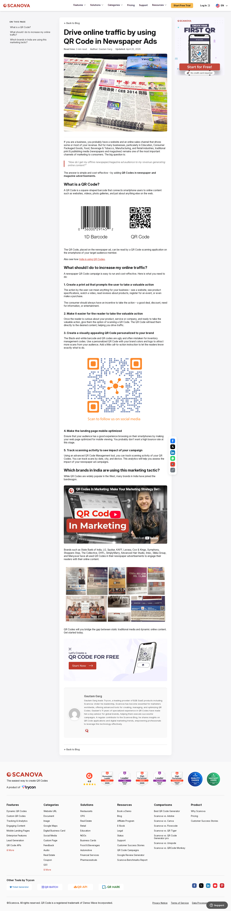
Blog (119, 816)
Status (120, 835)
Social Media (50, 835)
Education (85, 830)
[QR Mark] (111, 886)
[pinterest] (222, 885)
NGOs (83, 835)
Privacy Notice (160, 903)
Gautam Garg (105, 49)
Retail (83, 825)
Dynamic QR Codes (17, 811)
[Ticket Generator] (19, 886)
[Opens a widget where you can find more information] (217, 905)
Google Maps (51, 825)
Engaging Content (16, 825)
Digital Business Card (54, 830)
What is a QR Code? (20, 27)
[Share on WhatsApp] (172, 458)
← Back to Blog (72, 23)
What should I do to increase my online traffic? (30, 33)
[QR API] (80, 886)
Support (121, 840)
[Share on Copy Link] (172, 470)
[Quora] (87, 731)
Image (47, 821)
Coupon (48, 860)
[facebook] (194, 885)
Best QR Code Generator (167, 811)
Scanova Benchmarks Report (132, 860)
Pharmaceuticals (88, 860)
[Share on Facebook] (172, 441)
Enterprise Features (17, 835)
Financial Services (89, 855)
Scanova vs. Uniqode (165, 843)
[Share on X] (172, 446)
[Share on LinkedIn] (172, 452)
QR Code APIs (14, 845)
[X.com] (201, 885)
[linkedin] (208, 885)
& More (10, 850)
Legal (120, 830)
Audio (47, 850)
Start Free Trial (182, 5)
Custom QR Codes (16, 816)
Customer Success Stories (130, 845)
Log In (203, 5)
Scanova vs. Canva (164, 821)
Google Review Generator (130, 855)
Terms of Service (180, 903)
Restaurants (86, 811)
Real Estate (49, 855)
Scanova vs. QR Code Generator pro (165, 837)
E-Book (121, 825)
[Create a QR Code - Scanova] (199, 46)
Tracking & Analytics (17, 821)
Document (49, 816)
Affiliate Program (125, 821)
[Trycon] (29, 787)
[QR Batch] (49, 886)
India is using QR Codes (92, 259)
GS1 (45, 864)
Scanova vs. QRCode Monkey (169, 848)
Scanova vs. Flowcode (166, 825)
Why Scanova (198, 811)
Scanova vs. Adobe (164, 816)
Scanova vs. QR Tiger (165, 830)
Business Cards (88, 840)
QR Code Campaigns (128, 850)
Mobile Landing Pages (18, 830)
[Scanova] (16, 6)
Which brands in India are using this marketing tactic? (28, 41)
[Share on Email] (172, 464)
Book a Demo (124, 811)
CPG (82, 816)
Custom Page (50, 840)
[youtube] (215, 885)
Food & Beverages (90, 845)
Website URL (50, 811)
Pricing (194, 816)
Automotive (86, 850)
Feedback (49, 845)
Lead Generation (15, 840)
